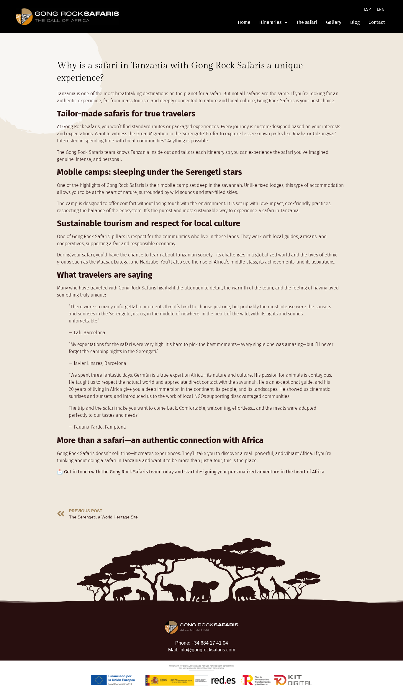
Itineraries (270, 22)
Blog (355, 22)
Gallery (333, 22)
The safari (306, 22)
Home (244, 22)
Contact (376, 22)
